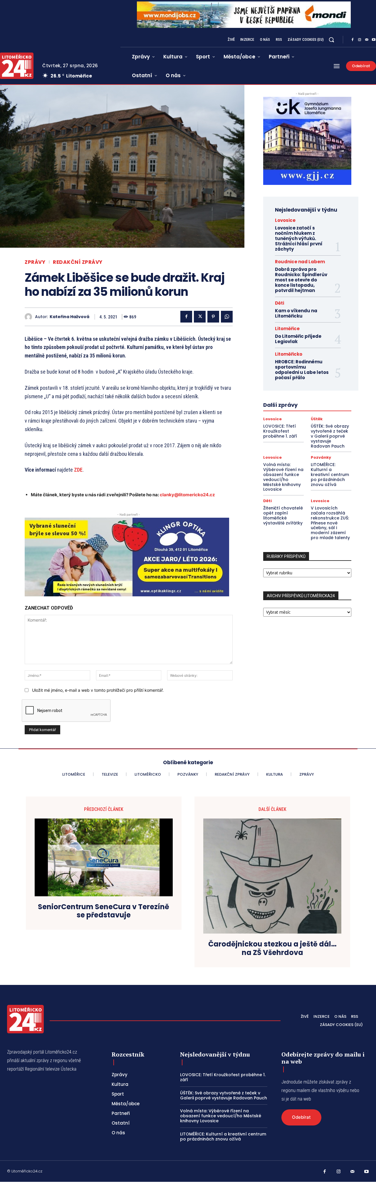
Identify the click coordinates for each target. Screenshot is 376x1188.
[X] (200, 317)
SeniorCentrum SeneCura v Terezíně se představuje (103, 911)
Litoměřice (287, 328)
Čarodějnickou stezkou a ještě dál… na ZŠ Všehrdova (272, 948)
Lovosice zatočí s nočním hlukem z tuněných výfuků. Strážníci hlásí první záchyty (299, 238)
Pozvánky (321, 457)
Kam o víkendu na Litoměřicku (296, 313)
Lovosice (285, 220)
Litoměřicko (288, 354)
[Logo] (25, 1019)
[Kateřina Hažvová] (30, 316)
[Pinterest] (213, 317)
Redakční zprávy (78, 262)
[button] (331, 40)
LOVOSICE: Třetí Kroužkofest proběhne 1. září (280, 431)
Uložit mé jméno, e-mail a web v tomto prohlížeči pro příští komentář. (98, 690)
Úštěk (317, 419)
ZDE (78, 470)
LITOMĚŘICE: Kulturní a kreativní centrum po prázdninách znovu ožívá (330, 474)
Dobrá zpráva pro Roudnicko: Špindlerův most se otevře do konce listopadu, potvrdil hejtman (301, 279)
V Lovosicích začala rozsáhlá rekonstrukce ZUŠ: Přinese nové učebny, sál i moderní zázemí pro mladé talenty (330, 523)
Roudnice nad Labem (300, 261)
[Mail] (366, 39)
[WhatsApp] (227, 317)
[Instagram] (359, 39)
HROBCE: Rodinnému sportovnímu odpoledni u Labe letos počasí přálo (302, 370)
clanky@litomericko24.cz (187, 494)
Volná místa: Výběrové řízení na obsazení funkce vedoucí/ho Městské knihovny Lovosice (283, 477)
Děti (279, 303)
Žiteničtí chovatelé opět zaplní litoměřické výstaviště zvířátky (283, 515)
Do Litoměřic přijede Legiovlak (298, 339)
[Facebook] (352, 39)
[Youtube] (366, 1171)
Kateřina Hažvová (69, 316)
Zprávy (35, 262)
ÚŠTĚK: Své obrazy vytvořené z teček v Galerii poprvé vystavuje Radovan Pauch (330, 436)
